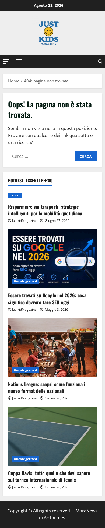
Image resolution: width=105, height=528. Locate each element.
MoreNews (86, 511)
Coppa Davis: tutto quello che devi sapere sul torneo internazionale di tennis (49, 476)
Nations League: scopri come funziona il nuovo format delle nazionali (47, 387)
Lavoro (15, 195)
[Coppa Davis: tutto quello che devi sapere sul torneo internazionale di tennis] (52, 436)
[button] (6, 61)
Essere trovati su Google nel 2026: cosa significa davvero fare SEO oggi (47, 298)
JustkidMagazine (24, 220)
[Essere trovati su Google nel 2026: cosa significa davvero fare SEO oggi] (52, 258)
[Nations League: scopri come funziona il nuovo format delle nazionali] (52, 347)
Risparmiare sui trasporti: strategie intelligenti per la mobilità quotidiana (45, 210)
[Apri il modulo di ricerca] (100, 61)
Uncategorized (25, 281)
